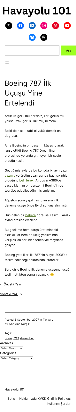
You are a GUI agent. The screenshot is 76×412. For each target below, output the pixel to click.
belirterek (26, 180)
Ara (68, 50)
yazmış (10, 175)
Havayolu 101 (15, 389)
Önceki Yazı (12, 284)
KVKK (42, 398)
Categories (8, 353)
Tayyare (48, 319)
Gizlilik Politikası (59, 398)
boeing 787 (12, 338)
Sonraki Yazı (9, 294)
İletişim (13, 398)
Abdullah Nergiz (19, 323)
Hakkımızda (27, 398)
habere (30, 215)
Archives (6, 343)
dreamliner (27, 338)
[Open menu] (7, 62)
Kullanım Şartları (59, 404)
